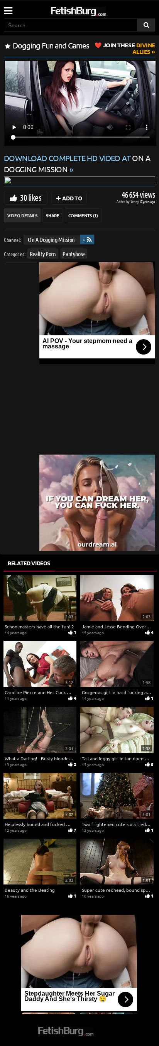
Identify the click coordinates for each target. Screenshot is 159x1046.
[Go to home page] (93, 10)
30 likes (30, 197)
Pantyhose (74, 253)
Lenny (135, 201)
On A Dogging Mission (51, 239)
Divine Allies (129, 48)
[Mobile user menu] (7, 8)
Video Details (22, 215)
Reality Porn (43, 253)
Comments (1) (83, 215)
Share (52, 215)
